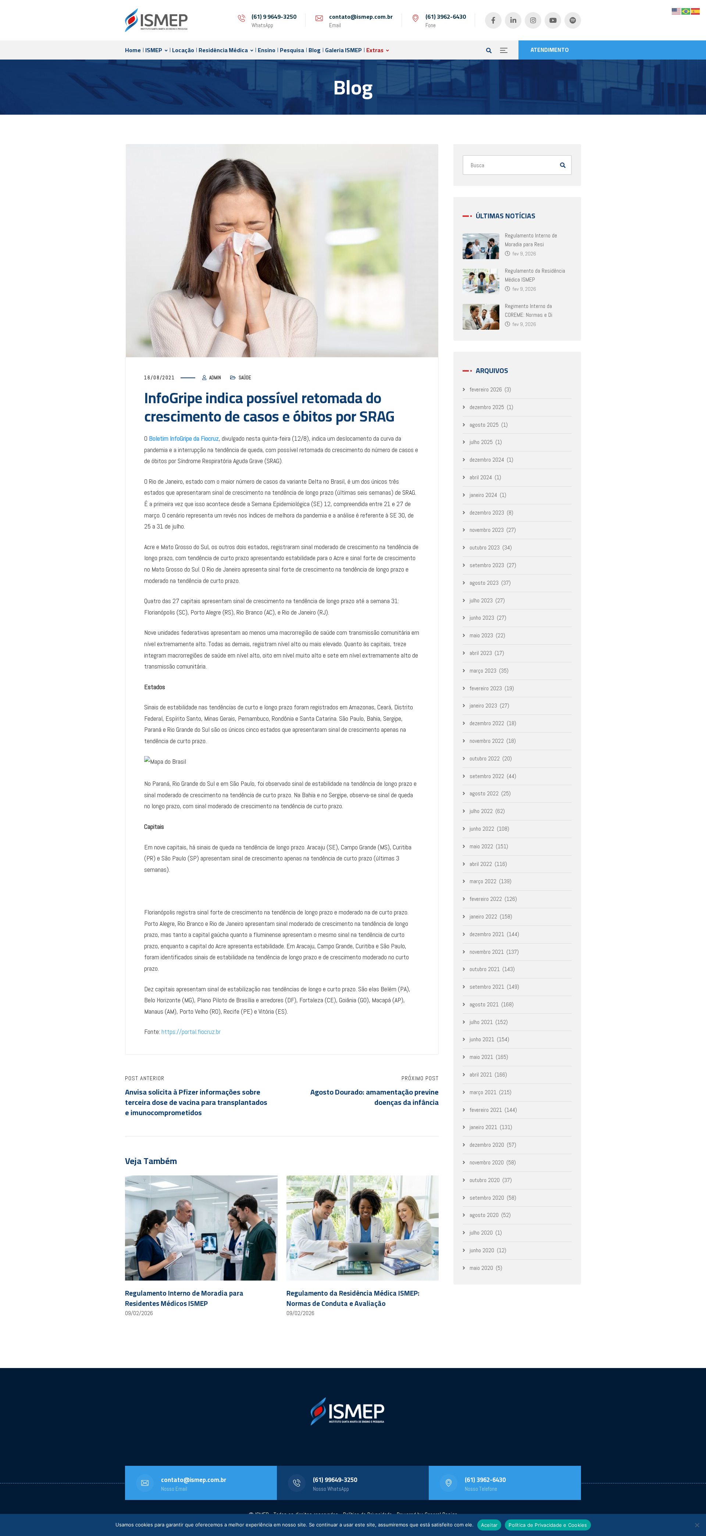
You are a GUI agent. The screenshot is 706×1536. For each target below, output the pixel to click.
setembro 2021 (487, 987)
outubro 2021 (485, 969)
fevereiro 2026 (486, 389)
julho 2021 (481, 1022)
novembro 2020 (487, 1162)
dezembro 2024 (487, 459)
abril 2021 (481, 1074)
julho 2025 (481, 442)
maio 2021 (481, 1057)
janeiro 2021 (483, 1127)
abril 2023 (481, 653)
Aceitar (489, 1525)
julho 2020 (481, 1232)
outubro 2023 (485, 547)
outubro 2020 (485, 1180)
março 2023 (483, 670)
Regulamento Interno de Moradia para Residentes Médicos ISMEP (184, 1298)
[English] (676, 11)
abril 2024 (481, 477)
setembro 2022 (487, 776)
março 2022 (483, 881)
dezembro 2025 (487, 407)
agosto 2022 (484, 793)
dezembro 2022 (487, 723)
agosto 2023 (484, 583)
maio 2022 (481, 846)
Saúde (245, 378)
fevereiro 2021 (486, 1110)
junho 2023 (482, 618)
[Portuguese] (686, 11)
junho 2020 (482, 1250)
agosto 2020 (484, 1215)
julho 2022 (481, 811)
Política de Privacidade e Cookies (548, 1525)
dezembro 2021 (487, 934)
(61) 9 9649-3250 (274, 16)
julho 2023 (481, 600)
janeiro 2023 (483, 705)
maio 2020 (481, 1268)
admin (215, 378)
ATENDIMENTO (550, 49)
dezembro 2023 (487, 512)
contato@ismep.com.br (361, 16)
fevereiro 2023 (486, 688)
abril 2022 (481, 864)
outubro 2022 (485, 758)
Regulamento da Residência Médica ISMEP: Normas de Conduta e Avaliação (353, 1298)
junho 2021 (482, 1039)
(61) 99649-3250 (335, 1479)
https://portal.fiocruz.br (191, 1031)
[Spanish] (695, 11)
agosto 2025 (484, 425)
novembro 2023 (487, 530)
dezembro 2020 (487, 1145)
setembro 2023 (487, 565)
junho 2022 (482, 829)
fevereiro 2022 (486, 899)
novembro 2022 (487, 741)
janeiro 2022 (483, 916)
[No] (696, 1525)
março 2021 (483, 1092)
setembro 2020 (487, 1198)
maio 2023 (481, 635)
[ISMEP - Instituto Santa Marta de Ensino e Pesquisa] (156, 20)
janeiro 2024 (483, 495)
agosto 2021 (484, 1004)
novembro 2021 (487, 952)
